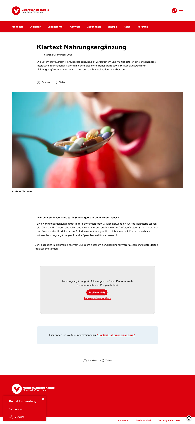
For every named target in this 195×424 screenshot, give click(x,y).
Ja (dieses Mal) (97, 292)
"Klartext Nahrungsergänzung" (116, 335)
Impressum (122, 420)
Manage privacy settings (97, 298)
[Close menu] (43, 399)
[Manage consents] (188, 417)
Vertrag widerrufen (169, 420)
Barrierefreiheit (143, 420)
